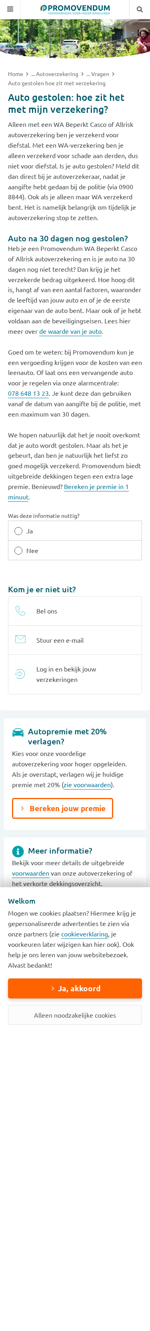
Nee (32, 550)
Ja (29, 531)
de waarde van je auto (70, 331)
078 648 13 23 (28, 393)
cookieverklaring (84, 934)
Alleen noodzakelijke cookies (75, 1015)
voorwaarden (30, 873)
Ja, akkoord (79, 988)
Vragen (100, 73)
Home (16, 73)
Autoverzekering (58, 73)
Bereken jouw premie (67, 808)
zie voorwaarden (87, 784)
